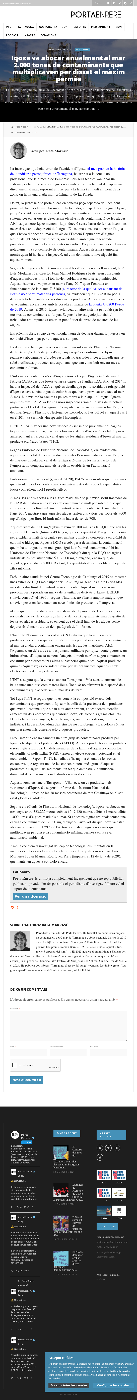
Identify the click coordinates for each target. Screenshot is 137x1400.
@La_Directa (20, 1256)
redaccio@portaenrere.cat (110, 1236)
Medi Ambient (100, 27)
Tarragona (26, 27)
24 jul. (21, 1295)
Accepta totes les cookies (69, 1385)
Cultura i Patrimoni (53, 27)
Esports (80, 27)
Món (119, 27)
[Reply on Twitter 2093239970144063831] (13, 1207)
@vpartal (15, 1259)
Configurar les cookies (113, 1385)
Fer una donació (30, 896)
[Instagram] (100, 1157)
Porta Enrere (25, 1171)
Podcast (12, 35)
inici (9, 27)
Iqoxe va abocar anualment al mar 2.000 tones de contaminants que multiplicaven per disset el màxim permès (68, 68)
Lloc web (94, 1046)
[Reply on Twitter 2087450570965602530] (13, 1271)
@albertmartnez (27, 1250)
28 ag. (21, 1175)
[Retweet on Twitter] (19, 1281)
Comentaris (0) (22, 133)
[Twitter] (108, 1148)
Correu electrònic (58, 1046)
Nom (13, 1046)
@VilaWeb (16, 1262)
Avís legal (102, 1274)
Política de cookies (120, 1371)
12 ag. (20, 1221)
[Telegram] (117, 1148)
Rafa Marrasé (57, 150)
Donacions (48, 35)
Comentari (15, 1008)
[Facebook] (100, 1148)
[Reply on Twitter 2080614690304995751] (13, 1329)
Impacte (29, 35)
